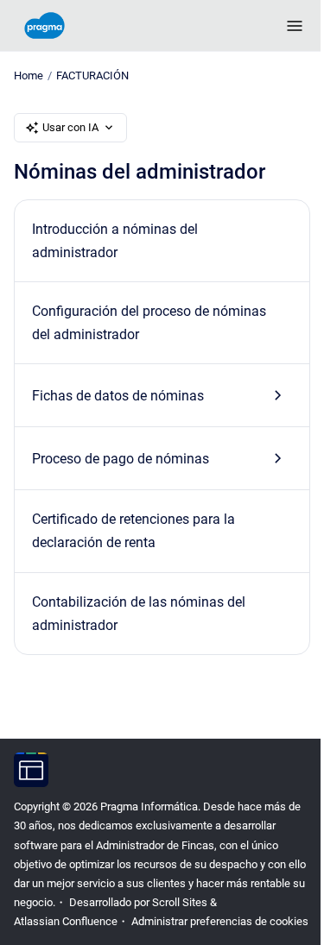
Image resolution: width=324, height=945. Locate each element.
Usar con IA (70, 127)
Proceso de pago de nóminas (120, 458)
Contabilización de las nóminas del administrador (138, 613)
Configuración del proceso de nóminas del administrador (149, 323)
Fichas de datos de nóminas (118, 395)
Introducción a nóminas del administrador (115, 241)
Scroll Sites (179, 902)
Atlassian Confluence (66, 921)
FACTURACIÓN (92, 75)
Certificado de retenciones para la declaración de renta (133, 531)
